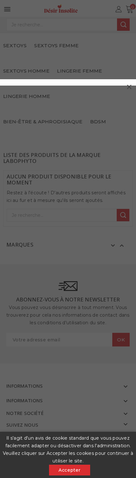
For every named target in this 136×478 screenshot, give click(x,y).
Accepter (69, 470)
